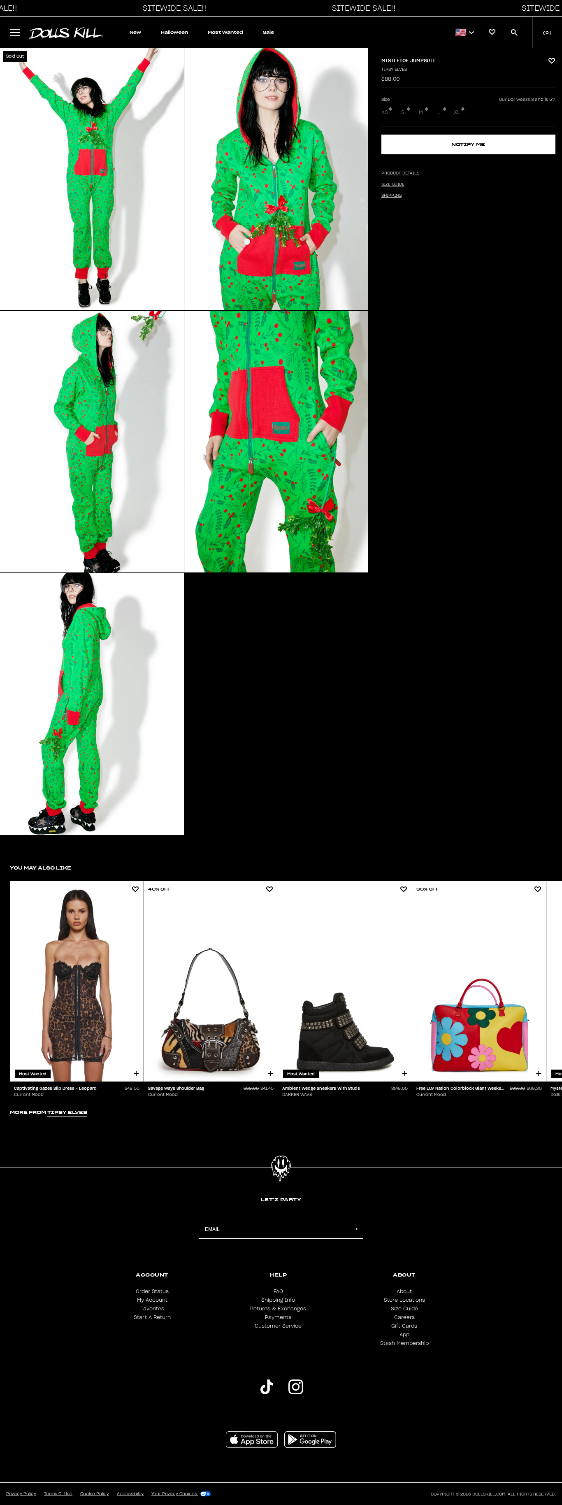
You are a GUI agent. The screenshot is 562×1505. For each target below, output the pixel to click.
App (404, 1334)
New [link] (135, 32)
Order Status (152, 1291)
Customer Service (278, 1326)
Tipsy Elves (394, 69)
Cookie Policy (94, 1494)
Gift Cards (404, 1326)
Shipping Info (278, 1300)
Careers (404, 1317)
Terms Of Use (58, 1494)
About (404, 1291)
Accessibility (130, 1494)
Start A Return (152, 1317)
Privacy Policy (21, 1494)
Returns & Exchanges (278, 1308)
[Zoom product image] (92, 179)
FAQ (278, 1291)
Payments (278, 1317)
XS (384, 112)
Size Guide (404, 1308)
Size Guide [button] (392, 184)
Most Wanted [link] (225, 32)
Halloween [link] (174, 32)
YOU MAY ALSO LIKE (40, 868)
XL (457, 112)
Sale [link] (268, 32)
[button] (172, 8)
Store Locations (404, 1300)
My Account (152, 1300)
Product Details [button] (400, 173)
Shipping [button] (391, 195)
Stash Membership (404, 1343)
